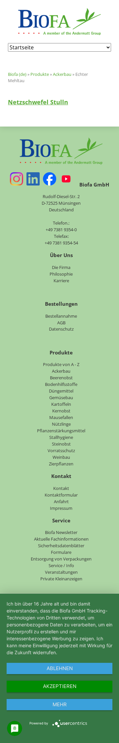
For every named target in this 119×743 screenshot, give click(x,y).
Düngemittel (61, 391)
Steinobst (61, 444)
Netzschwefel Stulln (38, 102)
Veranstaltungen (61, 572)
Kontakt (61, 488)
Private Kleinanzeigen (61, 579)
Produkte (39, 74)
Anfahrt (61, 501)
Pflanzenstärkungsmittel (61, 431)
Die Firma (61, 267)
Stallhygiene (61, 437)
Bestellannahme (61, 316)
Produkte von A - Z (61, 364)
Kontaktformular (61, 495)
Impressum (61, 508)
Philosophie (61, 274)
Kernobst (61, 411)
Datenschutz (61, 329)
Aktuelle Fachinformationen (61, 539)
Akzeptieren (59, 686)
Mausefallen (61, 417)
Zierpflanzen (61, 464)
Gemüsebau (61, 397)
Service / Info (61, 565)
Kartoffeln (61, 404)
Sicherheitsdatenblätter (61, 546)
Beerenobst (61, 378)
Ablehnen (60, 668)
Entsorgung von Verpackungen (61, 559)
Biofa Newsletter (61, 532)
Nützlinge (61, 424)
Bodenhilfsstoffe (61, 384)
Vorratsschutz (61, 450)
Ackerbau (62, 74)
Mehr (60, 704)
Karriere (61, 281)
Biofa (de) (17, 74)
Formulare (61, 552)
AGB (61, 323)
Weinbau (61, 457)
